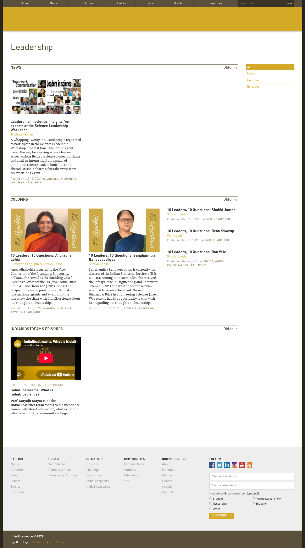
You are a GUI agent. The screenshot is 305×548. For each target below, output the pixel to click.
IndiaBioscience (152, 19)
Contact (167, 492)
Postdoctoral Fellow (268, 498)
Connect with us (60, 470)
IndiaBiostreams (98, 486)
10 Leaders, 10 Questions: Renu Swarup (200, 231)
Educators (131, 475)
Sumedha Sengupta (25, 264)
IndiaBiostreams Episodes (37, 329)
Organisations (134, 464)
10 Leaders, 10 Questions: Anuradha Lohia (41, 258)
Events (121, 3)
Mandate (168, 470)
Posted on (26, 179)
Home (25, 3)
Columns (87, 3)
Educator (261, 503)
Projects (92, 464)
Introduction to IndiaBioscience (37, 385)
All (249, 67)
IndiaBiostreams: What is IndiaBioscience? (32, 392)
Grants (178, 3)
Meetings (93, 470)
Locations (17, 492)
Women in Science (59, 309)
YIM (126, 481)
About (166, 464)
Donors (167, 481)
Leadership (32, 47)
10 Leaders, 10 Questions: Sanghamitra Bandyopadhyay (122, 258)
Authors (130, 470)
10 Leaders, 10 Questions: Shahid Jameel (202, 210)
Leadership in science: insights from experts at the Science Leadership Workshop (41, 126)
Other (216, 509)
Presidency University (52, 273)
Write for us (57, 464)
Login (26, 542)
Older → (230, 68)
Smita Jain (174, 235)
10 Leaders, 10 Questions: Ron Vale (196, 252)
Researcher (220, 503)
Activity (167, 486)
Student (218, 498)
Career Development (61, 179)
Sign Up (15, 542)
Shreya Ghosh (53, 264)
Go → (288, 3)
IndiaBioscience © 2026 (27, 536)
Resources (215, 3)
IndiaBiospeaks (97, 481)
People (167, 475)
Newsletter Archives (63, 475)
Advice (15, 312)
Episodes (253, 86)
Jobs (150, 3)
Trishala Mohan (22, 134)
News (53, 3)
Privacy (60, 542)
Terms (48, 542)
